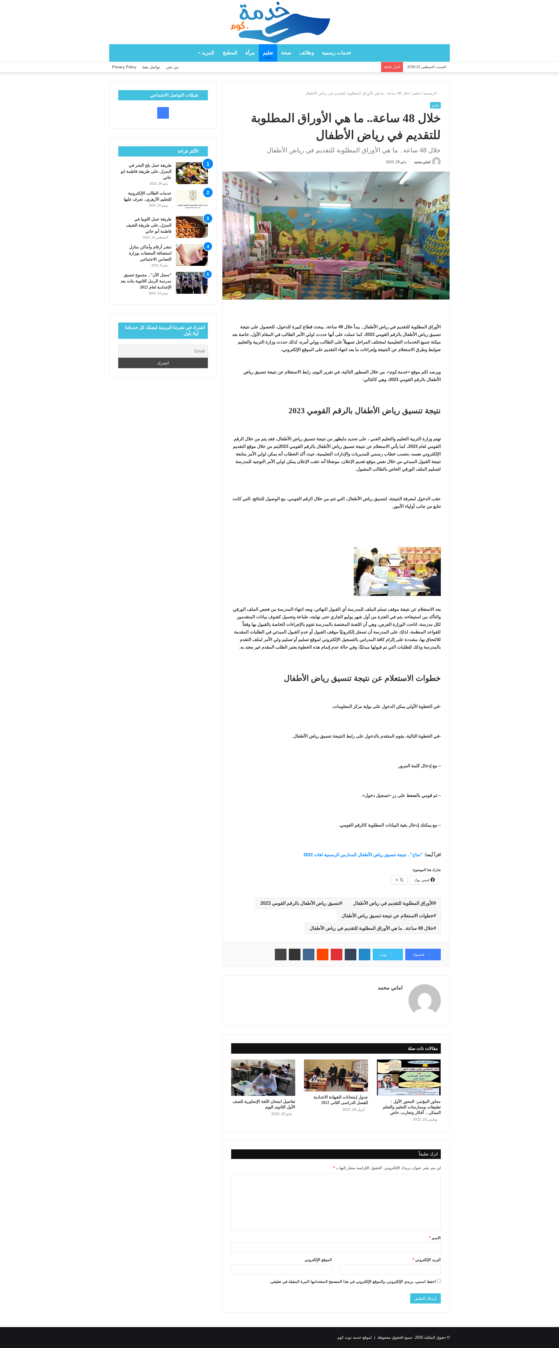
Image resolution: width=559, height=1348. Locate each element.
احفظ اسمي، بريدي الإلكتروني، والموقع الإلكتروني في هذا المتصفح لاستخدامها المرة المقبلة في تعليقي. (353, 1281)
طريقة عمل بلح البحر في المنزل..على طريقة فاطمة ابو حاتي (146, 171)
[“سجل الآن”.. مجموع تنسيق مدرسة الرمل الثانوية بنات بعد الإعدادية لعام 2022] (192, 283)
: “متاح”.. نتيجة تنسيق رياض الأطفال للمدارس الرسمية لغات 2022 (364, 854)
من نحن (172, 67)
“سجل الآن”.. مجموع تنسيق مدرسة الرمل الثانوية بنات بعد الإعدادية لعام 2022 (146, 281)
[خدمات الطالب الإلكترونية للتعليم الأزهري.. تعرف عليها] (192, 201)
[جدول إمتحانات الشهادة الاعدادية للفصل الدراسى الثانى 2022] (336, 1075)
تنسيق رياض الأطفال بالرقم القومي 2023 (300, 903)
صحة (286, 53)
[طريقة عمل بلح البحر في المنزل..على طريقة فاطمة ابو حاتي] (192, 173)
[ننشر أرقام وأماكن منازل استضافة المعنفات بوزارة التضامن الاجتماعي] (192, 255)
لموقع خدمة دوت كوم (354, 1337)
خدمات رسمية (336, 53)
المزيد (208, 53)
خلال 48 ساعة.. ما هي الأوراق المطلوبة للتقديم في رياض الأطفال (371, 928)
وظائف (306, 53)
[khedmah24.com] (279, 22)
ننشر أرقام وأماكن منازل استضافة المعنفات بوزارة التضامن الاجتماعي (150, 253)
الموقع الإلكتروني (318, 1260)
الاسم (435, 1238)
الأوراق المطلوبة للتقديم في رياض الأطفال (393, 903)
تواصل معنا (151, 67)
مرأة (250, 53)
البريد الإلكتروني (427, 1260)
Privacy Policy (124, 67)
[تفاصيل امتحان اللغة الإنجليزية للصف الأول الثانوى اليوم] (263, 1077)
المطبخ (230, 53)
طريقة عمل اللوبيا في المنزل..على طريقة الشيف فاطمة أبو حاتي (148, 225)
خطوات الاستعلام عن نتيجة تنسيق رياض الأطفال (388, 915)
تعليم (268, 53)
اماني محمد (422, 162)
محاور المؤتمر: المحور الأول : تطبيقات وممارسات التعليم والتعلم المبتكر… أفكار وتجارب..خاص (412, 1107)
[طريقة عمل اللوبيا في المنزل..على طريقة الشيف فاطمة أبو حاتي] (192, 227)
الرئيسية (430, 93)
